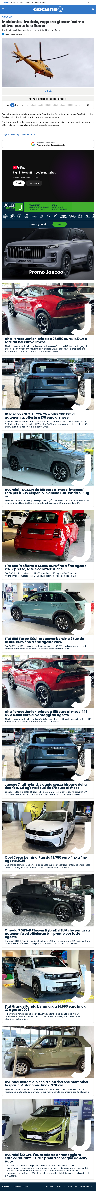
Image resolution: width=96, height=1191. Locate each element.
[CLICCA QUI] (48, 176)
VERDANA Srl (7, 1187)
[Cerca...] (93, 10)
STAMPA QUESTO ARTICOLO (22, 134)
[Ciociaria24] (48, 9)
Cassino (7, 17)
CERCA (59, 224)
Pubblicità (72, 1186)
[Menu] (3, 10)
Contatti (60, 1186)
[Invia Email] (14, 34)
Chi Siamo (49, 1186)
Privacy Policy (86, 1186)
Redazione (9, 34)
